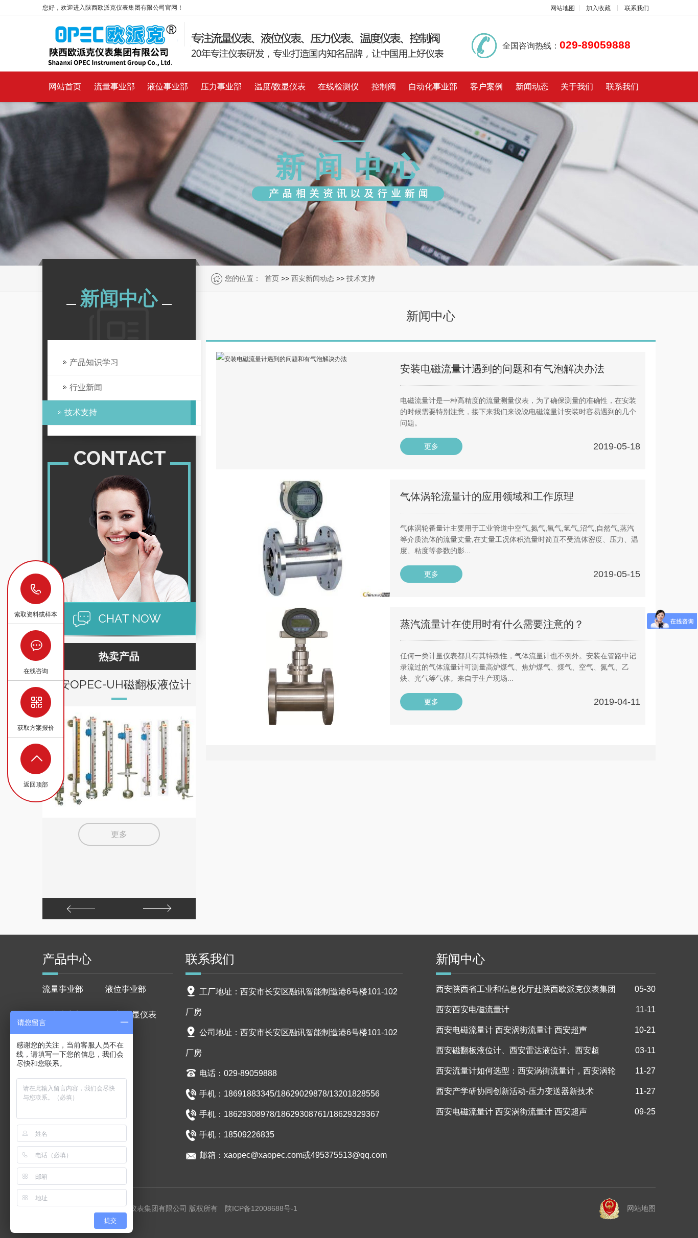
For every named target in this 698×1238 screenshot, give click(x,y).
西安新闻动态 (312, 278)
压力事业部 (221, 86)
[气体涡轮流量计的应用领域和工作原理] (303, 538)
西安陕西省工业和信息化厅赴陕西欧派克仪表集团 (546, 989)
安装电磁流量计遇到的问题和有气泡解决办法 (502, 368)
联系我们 (636, 8)
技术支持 (360, 278)
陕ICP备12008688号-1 (261, 1208)
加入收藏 (598, 8)
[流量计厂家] (244, 44)
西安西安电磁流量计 (546, 1009)
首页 (272, 278)
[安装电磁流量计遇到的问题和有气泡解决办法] (303, 410)
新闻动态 (532, 86)
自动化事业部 (432, 86)
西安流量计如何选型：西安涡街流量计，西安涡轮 (546, 1070)
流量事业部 (114, 86)
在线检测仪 (338, 86)
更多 (119, 834)
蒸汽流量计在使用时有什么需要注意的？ (492, 624)
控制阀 (383, 86)
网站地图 (562, 8)
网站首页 (65, 86)
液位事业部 (167, 86)
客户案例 (486, 86)
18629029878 (36, 589)
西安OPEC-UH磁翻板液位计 (119, 684)
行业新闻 (85, 387)
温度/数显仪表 (280, 86)
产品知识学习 (94, 362)
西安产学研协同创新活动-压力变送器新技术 (546, 1091)
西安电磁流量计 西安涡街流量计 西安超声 (546, 1030)
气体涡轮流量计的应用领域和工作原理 (487, 496)
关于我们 (577, 86)
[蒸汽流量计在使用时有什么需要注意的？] (303, 666)
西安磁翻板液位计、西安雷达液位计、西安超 (546, 1050)
